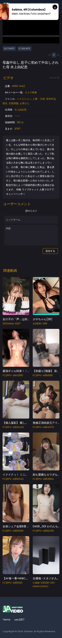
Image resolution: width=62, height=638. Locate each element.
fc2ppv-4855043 (13, 479)
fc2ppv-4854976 (43, 427)
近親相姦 (13, 103)
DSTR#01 (9, 48)
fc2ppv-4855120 (12, 582)
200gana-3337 (12, 323)
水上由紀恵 (20, 109)
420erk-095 (40, 323)
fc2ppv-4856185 (43, 375)
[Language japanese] (50, 629)
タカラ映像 (31, 92)
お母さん (24, 103)
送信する (50, 251)
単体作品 (51, 99)
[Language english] (56, 629)
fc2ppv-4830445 (13, 427)
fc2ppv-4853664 (43, 479)
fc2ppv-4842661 (13, 375)
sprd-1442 (18, 86)
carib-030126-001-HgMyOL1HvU (44, 584)
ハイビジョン (24, 99)
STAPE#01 (24, 48)
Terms (6, 619)
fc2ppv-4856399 (13, 530)
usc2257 (19, 619)
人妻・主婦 (39, 99)
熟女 (5, 103)
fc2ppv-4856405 (43, 530)
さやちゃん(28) (42, 319)
